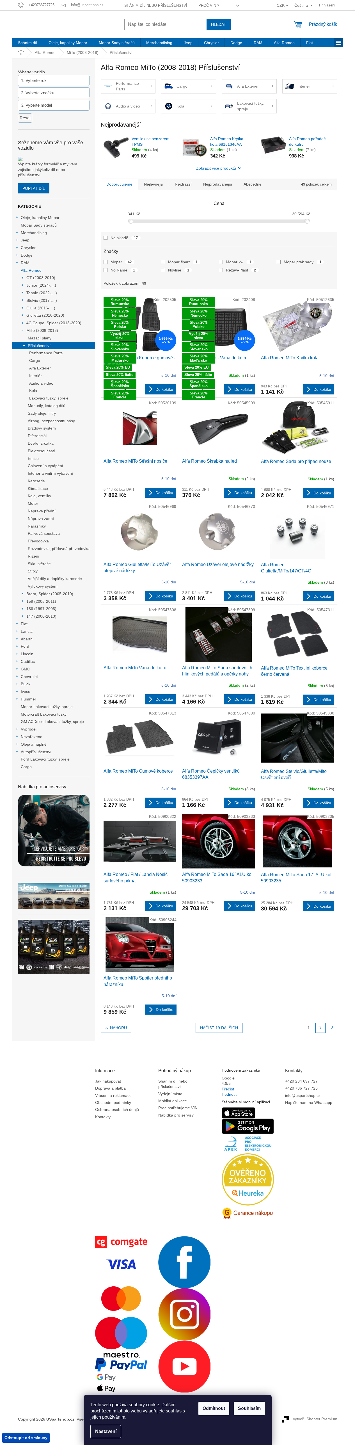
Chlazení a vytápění (45, 466)
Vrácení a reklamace (113, 1095)
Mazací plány (39, 338)
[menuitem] (27, 42)
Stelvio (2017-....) (41, 300)
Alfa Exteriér (40, 368)
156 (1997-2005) (41, 608)
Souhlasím (249, 1408)
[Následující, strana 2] (320, 1028)
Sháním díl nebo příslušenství (155, 5)
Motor (33, 503)
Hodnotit (229, 1094)
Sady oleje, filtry (42, 413)
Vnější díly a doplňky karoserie (55, 578)
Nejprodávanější (217, 184)
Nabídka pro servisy (176, 1115)
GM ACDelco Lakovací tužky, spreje (52, 721)
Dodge (27, 255)
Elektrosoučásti (41, 451)
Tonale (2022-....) (41, 293)
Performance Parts (46, 353)
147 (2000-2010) (41, 616)
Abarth (27, 639)
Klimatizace (38, 488)
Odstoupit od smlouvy (25, 1437)
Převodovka (38, 541)
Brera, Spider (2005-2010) (49, 594)
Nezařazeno (31, 736)
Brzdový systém (42, 428)
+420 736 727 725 (301, 1088)
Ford (25, 646)
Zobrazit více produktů (216, 168)
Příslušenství (39, 345)
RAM (25, 263)
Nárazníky (37, 526)
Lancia (27, 631)
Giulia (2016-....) (40, 308)
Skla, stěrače (39, 563)
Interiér (35, 375)
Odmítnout (214, 1408)
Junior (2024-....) (41, 285)
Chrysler (28, 247)
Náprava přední (42, 511)
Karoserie (36, 481)
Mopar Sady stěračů (39, 225)
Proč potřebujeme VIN (178, 1108)
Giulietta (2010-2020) (45, 315)
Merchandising (34, 232)
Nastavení (105, 1431)
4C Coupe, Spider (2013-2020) (53, 323)
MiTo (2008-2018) (42, 330)
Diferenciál (37, 435)
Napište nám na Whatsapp (308, 1102)
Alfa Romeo (31, 270)
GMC (25, 669)
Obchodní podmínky (113, 1102)
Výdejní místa (170, 1094)
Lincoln (27, 654)
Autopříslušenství (36, 752)
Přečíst (228, 1089)
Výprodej (28, 729)
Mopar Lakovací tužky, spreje (47, 706)
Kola (33, 390)
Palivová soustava (44, 533)
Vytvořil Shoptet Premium (315, 1419)
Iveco (25, 691)
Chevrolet (29, 676)
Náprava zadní (41, 518)
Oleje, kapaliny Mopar (40, 217)
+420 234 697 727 (301, 1081)
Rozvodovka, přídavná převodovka (59, 548)
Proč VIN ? (208, 5)
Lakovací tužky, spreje (48, 398)
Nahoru (118, 1028)
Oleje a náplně (34, 744)
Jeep (25, 240)
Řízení (33, 556)
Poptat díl (33, 188)
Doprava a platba (110, 1088)
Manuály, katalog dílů (46, 405)
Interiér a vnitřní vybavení (50, 473)
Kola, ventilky (39, 496)
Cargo (34, 360)
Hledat (218, 24)
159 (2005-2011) (41, 601)
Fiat (24, 624)
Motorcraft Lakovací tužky (44, 714)
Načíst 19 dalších (219, 1028)
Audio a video (41, 383)
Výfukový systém (43, 586)
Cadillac (28, 661)
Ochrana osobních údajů (117, 1109)
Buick (25, 684)
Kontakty (103, 1117)
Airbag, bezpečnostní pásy (51, 421)
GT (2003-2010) (40, 277)
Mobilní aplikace (172, 1101)
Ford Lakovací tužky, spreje (45, 759)
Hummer (28, 699)
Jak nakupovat (108, 1081)
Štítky (33, 571)
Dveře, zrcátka (41, 443)
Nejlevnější (153, 184)
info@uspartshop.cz (302, 1095)
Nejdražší (183, 184)
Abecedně (253, 184)
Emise (33, 458)
